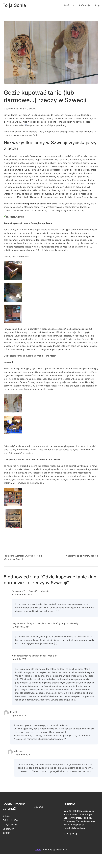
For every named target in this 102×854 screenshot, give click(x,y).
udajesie (18, 751)
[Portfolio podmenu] (73, 5)
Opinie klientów (10, 820)
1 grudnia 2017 (19, 659)
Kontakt (6, 833)
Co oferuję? (8, 828)
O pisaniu (31, 108)
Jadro (38, 849)
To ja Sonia (14, 5)
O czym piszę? (9, 824)
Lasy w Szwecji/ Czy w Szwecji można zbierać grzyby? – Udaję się (45, 623)
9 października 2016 (22, 594)
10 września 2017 (20, 626)
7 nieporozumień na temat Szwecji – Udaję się (34, 655)
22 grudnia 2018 (18, 715)
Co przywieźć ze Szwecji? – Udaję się (30, 591)
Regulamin (38, 807)
